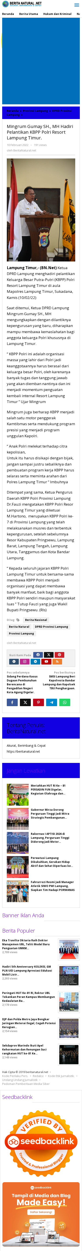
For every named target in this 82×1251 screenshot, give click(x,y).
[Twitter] (49, 655)
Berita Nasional (36, 620)
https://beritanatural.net (23, 751)
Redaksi (38, 1076)
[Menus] (77, 5)
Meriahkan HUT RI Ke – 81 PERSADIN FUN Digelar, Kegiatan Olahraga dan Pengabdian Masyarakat (48, 791)
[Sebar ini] (12, 702)
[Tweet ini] (25, 702)
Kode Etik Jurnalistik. (61, 1076)
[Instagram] (25, 662)
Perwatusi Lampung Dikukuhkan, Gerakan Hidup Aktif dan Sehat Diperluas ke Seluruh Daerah (51, 864)
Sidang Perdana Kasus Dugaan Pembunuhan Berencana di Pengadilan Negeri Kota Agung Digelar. (22, 682)
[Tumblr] (14, 662)
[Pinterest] (59, 655)
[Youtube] (46, 662)
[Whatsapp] (64, 702)
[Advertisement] (41, 61)
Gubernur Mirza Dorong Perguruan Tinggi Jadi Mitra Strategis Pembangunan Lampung (50, 815)
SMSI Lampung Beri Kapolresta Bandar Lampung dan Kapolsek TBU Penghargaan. (59, 680)
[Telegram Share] (51, 702)
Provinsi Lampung (21, 633)
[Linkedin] (35, 662)
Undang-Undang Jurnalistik (20, 1080)
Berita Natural (19, 627)
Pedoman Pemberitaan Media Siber (26, 1084)
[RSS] (57, 662)
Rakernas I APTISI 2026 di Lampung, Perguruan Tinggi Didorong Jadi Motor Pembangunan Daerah (50, 840)
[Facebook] (38, 655)
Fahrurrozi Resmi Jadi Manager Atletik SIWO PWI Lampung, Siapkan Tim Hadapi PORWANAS (53, 886)
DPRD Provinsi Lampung (51, 627)
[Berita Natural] (22, 4)
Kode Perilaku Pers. (15, 1076)
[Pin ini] (38, 702)
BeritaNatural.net (26, 731)
